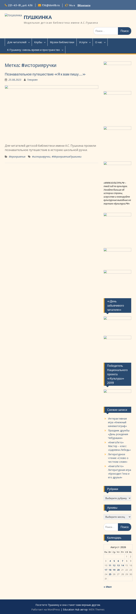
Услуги (83, 42)
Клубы (38, 42)
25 (110, 574)
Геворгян (32, 79)
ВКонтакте (84, 5)
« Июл (108, 586)
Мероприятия (17, 156)
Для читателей (16, 42)
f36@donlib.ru (51, 5)
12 (114, 565)
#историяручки (41, 156)
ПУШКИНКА (38, 17)
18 (110, 569)
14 (122, 565)
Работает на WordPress (45, 609)
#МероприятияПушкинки (66, 156)
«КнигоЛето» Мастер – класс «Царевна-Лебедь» (119, 446)
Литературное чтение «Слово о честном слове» (118, 458)
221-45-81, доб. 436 (20, 5)
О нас (98, 42)
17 (106, 569)
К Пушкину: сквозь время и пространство (33, 50)
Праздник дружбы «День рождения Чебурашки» (118, 434)
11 (110, 565)
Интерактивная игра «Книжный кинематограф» (117, 422)
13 (118, 565)
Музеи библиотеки (62, 42)
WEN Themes (96, 609)
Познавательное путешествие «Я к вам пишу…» (45, 74)
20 (118, 569)
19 (114, 569)
